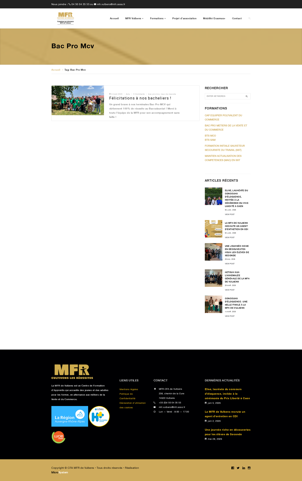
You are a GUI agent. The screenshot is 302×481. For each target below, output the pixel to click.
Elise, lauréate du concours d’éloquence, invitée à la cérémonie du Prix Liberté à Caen (227, 393)
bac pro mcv (154, 94)
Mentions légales (129, 389)
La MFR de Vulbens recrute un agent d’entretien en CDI (236, 226)
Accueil (55, 69)
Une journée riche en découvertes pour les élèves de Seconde (228, 432)
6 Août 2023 (117, 94)
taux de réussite (168, 94)
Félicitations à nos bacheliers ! (140, 98)
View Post (230, 214)
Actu (128, 94)
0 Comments (139, 94)
